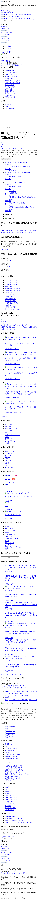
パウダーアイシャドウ (12, 536)
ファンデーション (11, 534)
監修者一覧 (8, 787)
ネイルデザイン (10, 93)
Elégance (7, 457)
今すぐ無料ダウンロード (9, 873)
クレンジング (9, 543)
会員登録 (4, 837)
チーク (7, 541)
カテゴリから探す (11, 72)
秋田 (10, 260)
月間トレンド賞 (10, 97)
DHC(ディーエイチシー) (13, 693)
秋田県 (7, 698)
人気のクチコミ (10, 791)
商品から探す (9, 79)
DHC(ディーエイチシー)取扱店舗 (16, 696)
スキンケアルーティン (12, 435)
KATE (7, 464)
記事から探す (9, 89)
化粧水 (7, 532)
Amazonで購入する (27, 230)
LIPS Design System (11, 776)
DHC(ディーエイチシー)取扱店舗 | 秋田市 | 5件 (21, 700)
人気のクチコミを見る (12, 81)
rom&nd (7, 462)
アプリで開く (5, 11)
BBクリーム (9, 426)
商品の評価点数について (13, 766)
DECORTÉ (8, 455)
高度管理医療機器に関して (14, 820)
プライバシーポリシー (12, 754)
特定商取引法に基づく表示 (14, 818)
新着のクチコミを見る (12, 83)
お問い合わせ (9, 108)
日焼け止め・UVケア (12, 539)
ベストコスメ (9, 95)
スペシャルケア (10, 528)
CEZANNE (8, 453)
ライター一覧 (9, 789)
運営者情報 (8, 744)
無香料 (7, 437)
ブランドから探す (11, 74)
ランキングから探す (12, 76)
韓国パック (8, 433)
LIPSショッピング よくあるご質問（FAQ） (20, 822)
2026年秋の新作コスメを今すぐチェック (15, 327)
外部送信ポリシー (11, 756)
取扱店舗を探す (10, 91)
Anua (6, 466)
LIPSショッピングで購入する (11, 230)
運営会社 (8, 104)
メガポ (7, 443)
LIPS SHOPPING (10, 70)
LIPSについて (9, 106)
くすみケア (8, 439)
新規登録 (8, 46)
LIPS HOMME (9, 810)
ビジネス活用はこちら (12, 778)
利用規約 (8, 752)
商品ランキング (10, 795)
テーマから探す (10, 87)
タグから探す (9, 85)
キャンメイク (9, 451)
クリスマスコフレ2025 (12, 309)
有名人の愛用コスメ (12, 303)
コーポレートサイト (12, 748)
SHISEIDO (8, 460)
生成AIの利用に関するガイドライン (17, 774)
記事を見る (5, 416)
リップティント (10, 545)
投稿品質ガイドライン (12, 772)
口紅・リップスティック (13, 547)
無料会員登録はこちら (15, 65)
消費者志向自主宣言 (12, 758)
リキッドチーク (10, 441)
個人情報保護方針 (11, 750)
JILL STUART (9, 467)
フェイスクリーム (11, 530)
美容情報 (8, 806)
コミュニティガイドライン (14, 768)
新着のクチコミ (10, 793)
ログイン (8, 48)
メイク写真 (8, 430)
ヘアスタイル (9, 424)
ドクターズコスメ (11, 428)
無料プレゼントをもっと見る (11, 674)
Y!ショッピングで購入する (22, 232)
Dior (6, 458)
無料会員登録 (22, 873)
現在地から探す (6, 159)
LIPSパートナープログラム (14, 770)
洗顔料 (7, 549)
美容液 (7, 526)
